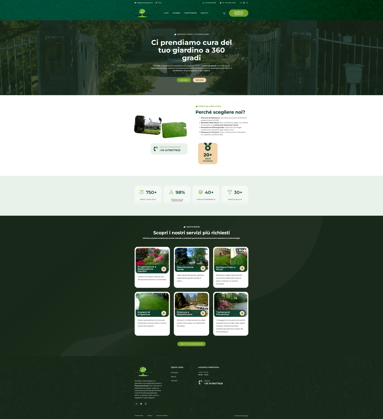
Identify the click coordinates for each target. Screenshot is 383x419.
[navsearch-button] (224, 13)
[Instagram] (145, 404)
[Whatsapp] (240, 2)
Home (166, 13)
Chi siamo (176, 13)
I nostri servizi (190, 13)
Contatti (204, 13)
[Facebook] (244, 2)
